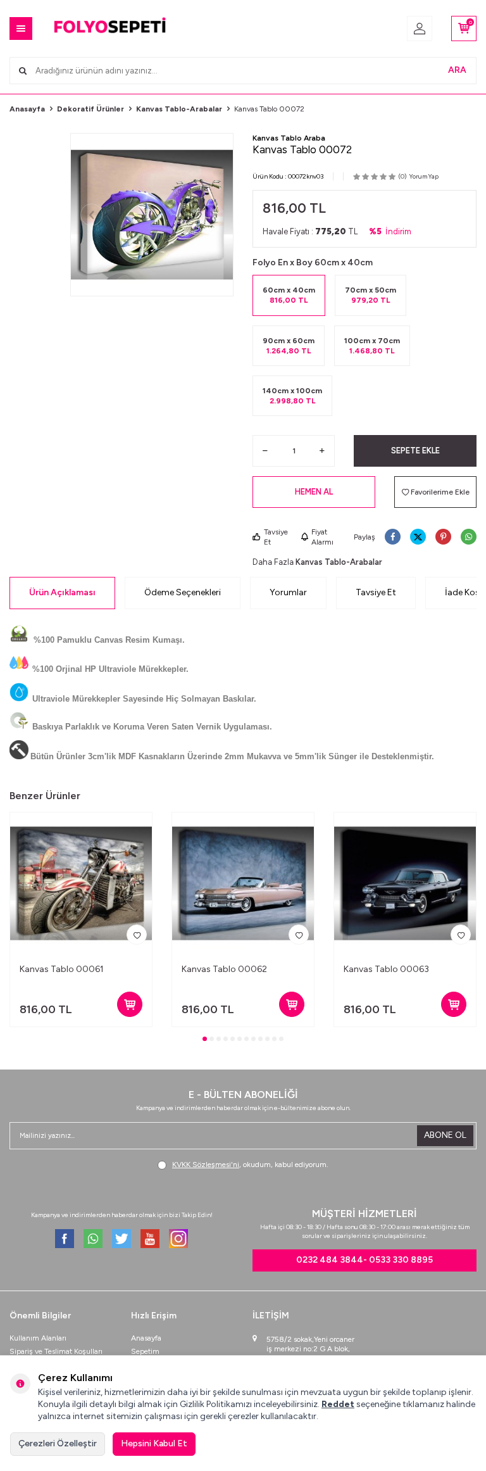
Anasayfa (27, 108)
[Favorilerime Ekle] (137, 935)
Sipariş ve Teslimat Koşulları (56, 1351)
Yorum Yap (424, 176)
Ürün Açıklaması (62, 592)
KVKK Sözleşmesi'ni (205, 1164)
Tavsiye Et (276, 536)
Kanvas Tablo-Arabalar (179, 108)
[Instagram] (178, 1238)
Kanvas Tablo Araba (288, 138)
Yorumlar (288, 592)
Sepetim (145, 1351)
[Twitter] (121, 1238)
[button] (91, 215)
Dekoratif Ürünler (90, 108)
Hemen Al (314, 491)
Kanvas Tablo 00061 (62, 969)
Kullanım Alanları (37, 1338)
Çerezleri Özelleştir (57, 1443)
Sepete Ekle (415, 450)
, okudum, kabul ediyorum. (250, 1164)
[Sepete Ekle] (129, 1004)
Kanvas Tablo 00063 (386, 969)
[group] (152, 215)
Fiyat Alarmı (322, 536)
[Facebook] (64, 1238)
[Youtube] (149, 1238)
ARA (457, 70)
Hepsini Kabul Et (154, 1443)
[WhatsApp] (93, 1238)
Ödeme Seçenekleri (182, 592)
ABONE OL (445, 1135)
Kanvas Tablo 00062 (224, 969)
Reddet (337, 1404)
